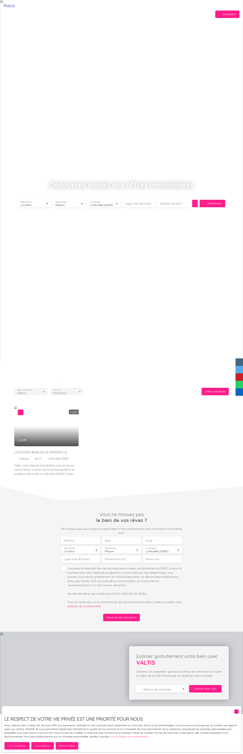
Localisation (95, 202)
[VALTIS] (28, 14)
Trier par (57, 390)
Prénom (69, 540)
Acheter (125, 14)
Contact (156, 14)
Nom (108, 540)
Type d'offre (25, 202)
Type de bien (61, 202)
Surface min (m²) (170, 203)
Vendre (112, 14)
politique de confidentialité (84, 606)
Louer (136, 14)
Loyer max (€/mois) (138, 203)
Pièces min (152, 559)
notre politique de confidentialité (129, 736)
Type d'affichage (24, 390)
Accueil (101, 14)
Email (149, 540)
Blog (145, 14)
